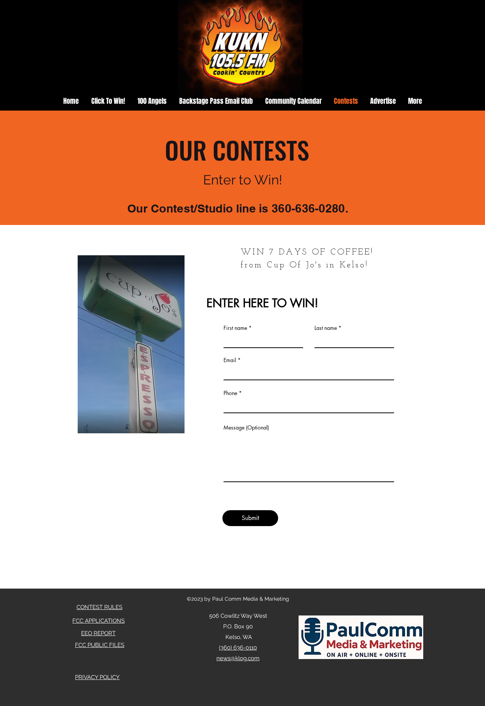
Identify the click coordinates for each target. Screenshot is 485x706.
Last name (325, 328)
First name (235, 328)
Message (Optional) (246, 427)
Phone (230, 393)
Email (230, 360)
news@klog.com (238, 658)
